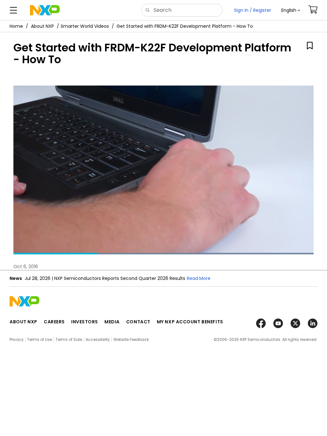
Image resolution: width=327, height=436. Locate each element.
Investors (84, 322)
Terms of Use (39, 339)
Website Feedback (131, 339)
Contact (138, 322)
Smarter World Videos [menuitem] (85, 26)
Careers (54, 322)
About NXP (42, 26)
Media (112, 322)
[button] (290, 10)
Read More (203, 278)
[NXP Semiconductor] (45, 10)
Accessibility (98, 339)
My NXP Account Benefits (190, 322)
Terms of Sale (69, 339)
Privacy (17, 339)
